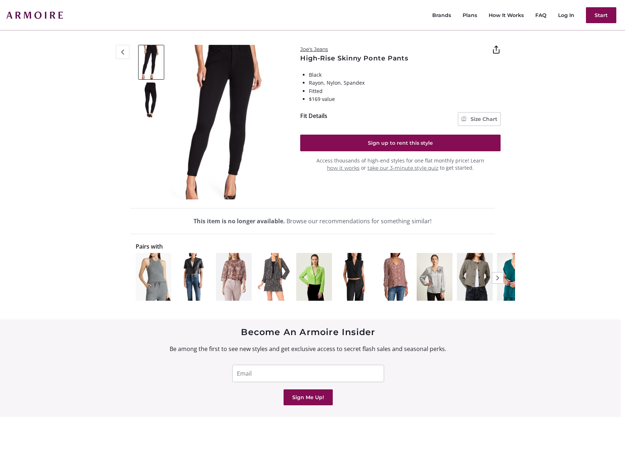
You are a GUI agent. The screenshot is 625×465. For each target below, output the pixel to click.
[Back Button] (122, 52)
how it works (343, 168)
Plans (470, 15)
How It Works (506, 15)
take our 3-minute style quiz (402, 168)
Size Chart (483, 119)
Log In (566, 15)
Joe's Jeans (314, 49)
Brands (441, 15)
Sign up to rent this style (400, 143)
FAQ (541, 15)
